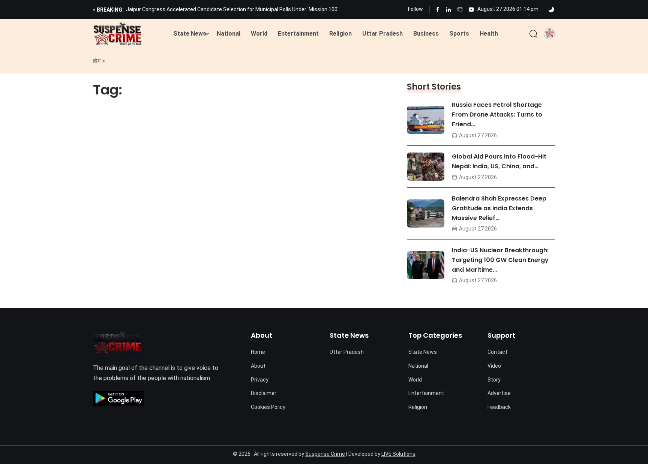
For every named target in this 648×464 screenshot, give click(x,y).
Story (494, 380)
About (258, 366)
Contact (497, 352)
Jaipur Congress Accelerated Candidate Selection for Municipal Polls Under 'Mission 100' (232, 9)
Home (258, 352)
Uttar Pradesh (382, 33)
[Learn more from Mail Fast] (460, 9)
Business (426, 33)
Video (494, 366)
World (259, 33)
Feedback (499, 407)
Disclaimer (263, 393)
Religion (340, 33)
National (228, 33)
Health (489, 33)
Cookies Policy (268, 407)
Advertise (499, 393)
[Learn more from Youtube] (471, 9)
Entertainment (298, 33)
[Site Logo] (117, 34)
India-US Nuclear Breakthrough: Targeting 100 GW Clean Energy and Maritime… (500, 260)
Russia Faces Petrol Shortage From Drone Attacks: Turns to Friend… (497, 114)
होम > (99, 60)
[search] (533, 34)
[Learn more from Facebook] (437, 9)
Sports (459, 33)
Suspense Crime (325, 454)
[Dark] (551, 9)
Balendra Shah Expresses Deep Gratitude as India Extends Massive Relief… (499, 208)
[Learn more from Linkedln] (448, 9)
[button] (549, 33)
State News (189, 33)
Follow (415, 9)
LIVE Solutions (398, 454)
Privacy (259, 380)
